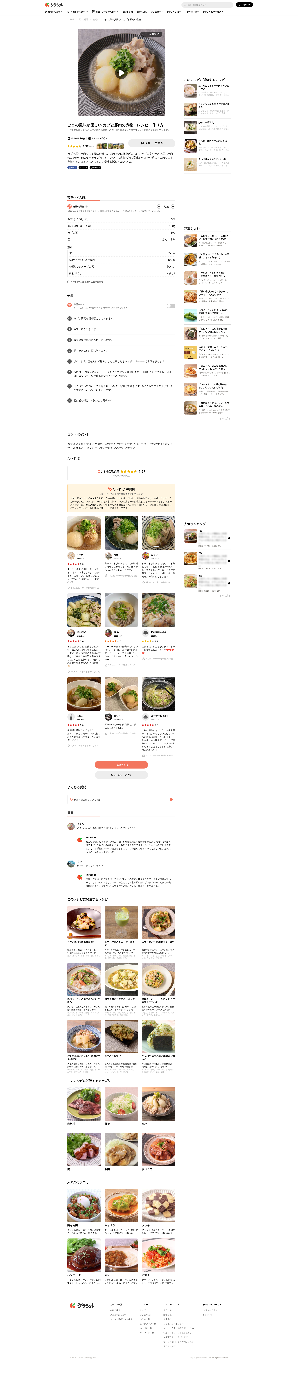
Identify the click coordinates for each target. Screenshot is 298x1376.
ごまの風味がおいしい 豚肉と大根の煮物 (84, 1057)
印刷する (96, 167)
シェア (73, 167)
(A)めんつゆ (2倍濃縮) (82, 259)
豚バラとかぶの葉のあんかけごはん (83, 1000)
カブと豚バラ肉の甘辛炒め (81, 942)
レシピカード (157, 11)
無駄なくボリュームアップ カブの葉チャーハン (158, 1000)
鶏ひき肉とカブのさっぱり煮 (120, 999)
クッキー (147, 1225)
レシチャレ (208, 1314)
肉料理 (71, 1123)
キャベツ (110, 1225)
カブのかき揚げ (113, 1056)
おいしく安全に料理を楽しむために (179, 1328)
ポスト (84, 167)
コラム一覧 (145, 1319)
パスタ (146, 1275)
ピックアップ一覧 (148, 1323)
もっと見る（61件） (121, 775)
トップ (143, 1310)
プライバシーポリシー (173, 1323)
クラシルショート (175, 11)
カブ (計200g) (75, 219)
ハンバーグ (74, 1275)
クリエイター (193, 11)
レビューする (121, 764)
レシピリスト (146, 1314)
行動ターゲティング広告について (178, 1332)
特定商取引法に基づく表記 (175, 1337)
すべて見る (225, 418)
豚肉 (107, 1169)
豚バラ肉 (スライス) (79, 225)
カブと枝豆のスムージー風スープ (121, 943)
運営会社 (167, 1314)
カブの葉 (72, 232)
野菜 (107, 1123)
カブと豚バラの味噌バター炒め (158, 942)
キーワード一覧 (147, 1332)
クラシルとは (169, 1310)
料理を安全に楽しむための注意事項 (87, 282)
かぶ (144, 1123)
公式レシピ (128, 11)
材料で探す (115, 1310)
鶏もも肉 (72, 1225)
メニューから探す (118, 1314)
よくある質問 (169, 1346)
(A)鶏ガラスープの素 (81, 266)
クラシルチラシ (210, 1310)
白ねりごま (75, 273)
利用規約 (167, 1319)
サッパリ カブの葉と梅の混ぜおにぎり (158, 1057)
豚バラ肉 (147, 1169)
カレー (109, 1275)
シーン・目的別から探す (121, 1319)
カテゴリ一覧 (146, 1328)
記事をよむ (142, 11)
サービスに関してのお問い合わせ (178, 1342)
